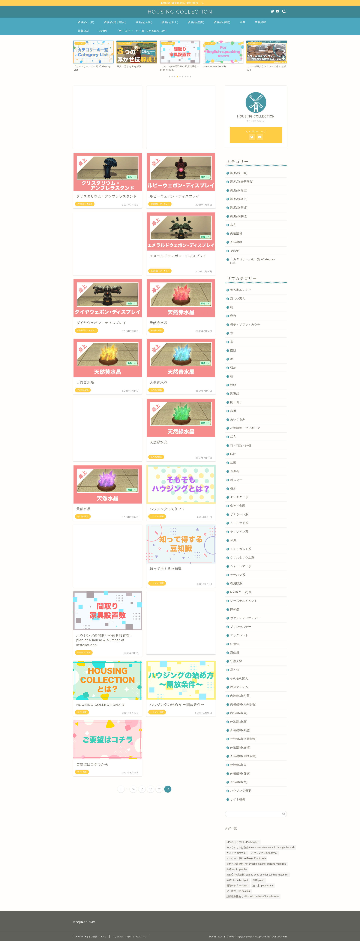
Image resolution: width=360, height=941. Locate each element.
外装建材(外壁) (240, 730)
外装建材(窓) (239, 782)
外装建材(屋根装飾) (243, 756)
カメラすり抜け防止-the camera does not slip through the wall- (260, 847)
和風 (233, 540)
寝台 (233, 315)
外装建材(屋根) (240, 747)
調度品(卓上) (170, 22)
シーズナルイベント (243, 600)
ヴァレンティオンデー (245, 618)
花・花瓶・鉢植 (240, 445)
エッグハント (239, 635)
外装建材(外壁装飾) (243, 738)
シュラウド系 (239, 523)
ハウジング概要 (240, 790)
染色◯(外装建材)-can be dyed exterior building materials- (257, 874)
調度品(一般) (86, 22)
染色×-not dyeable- (236, 869)
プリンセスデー (240, 626)
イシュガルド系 (240, 548)
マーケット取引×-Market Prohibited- (246, 858)
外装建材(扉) (239, 764)
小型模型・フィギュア (245, 428)
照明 (233, 384)
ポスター (236, 479)
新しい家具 (237, 298)
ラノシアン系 (239, 531)
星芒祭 (234, 669)
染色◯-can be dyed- (237, 880)
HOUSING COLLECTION (180, 11)
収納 (233, 367)
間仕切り (236, 402)
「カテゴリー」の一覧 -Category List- (141, 30)
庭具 (242, 22)
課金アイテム (239, 687)
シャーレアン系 (240, 566)
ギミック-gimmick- (236, 852)
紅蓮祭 (234, 643)
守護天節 (236, 661)
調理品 (234, 393)
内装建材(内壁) (240, 695)
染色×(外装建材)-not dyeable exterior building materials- (256, 863)
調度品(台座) (144, 22)
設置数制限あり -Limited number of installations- (252, 896)
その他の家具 (239, 678)
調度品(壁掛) (196, 22)
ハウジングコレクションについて (129, 936)
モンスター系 (239, 497)
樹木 (233, 488)
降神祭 (234, 609)
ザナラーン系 (239, 514)
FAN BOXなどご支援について (91, 936)
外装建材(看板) (240, 773)
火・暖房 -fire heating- (238, 891)
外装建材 (83, 30)
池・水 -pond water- (263, 885)
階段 (233, 350)
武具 (233, 436)
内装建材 (260, 22)
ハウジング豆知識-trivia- (264, 852)
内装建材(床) (239, 712)
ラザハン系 (237, 574)
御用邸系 (236, 583)
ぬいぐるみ (237, 419)
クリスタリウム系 (242, 557)
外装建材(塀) (239, 721)
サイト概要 (237, 799)
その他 (102, 30)
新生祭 (234, 652)
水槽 (233, 410)
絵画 (233, 462)
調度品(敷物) (222, 22)
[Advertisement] (107, 117)
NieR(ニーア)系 (240, 592)
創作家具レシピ (240, 289)
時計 (233, 453)
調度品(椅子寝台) (115, 22)
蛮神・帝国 (237, 505)
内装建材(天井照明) (243, 704)
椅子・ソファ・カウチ (245, 324)
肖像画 (234, 471)
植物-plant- (258, 880)
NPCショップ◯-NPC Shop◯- (242, 842)
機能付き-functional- (237, 885)
